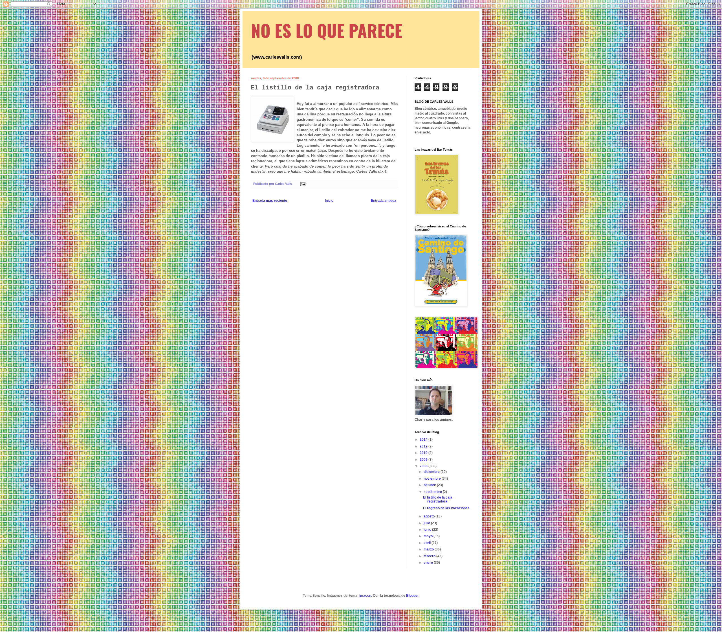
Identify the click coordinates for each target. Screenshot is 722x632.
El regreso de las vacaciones (446, 508)
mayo (428, 536)
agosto (429, 516)
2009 (424, 460)
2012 (424, 446)
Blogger (412, 596)
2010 (424, 453)
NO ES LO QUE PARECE (326, 30)
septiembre (433, 492)
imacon (365, 596)
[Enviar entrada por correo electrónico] (302, 183)
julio (427, 523)
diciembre (432, 472)
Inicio (329, 201)
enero (429, 563)
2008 (424, 466)
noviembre (433, 478)
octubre (430, 485)
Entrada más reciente (269, 201)
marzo (429, 549)
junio (428, 530)
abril (428, 543)
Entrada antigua (383, 201)
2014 (424, 440)
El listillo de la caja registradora (437, 499)
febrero (430, 556)
